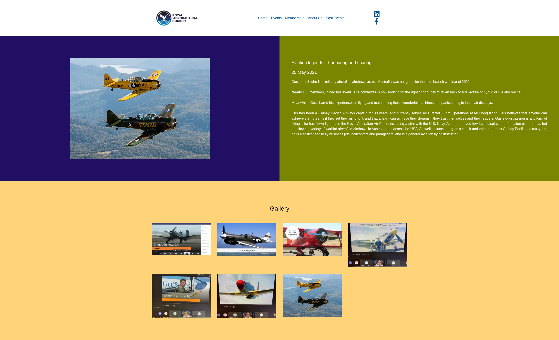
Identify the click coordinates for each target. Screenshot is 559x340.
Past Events (335, 18)
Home (262, 18)
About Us (315, 18)
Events (276, 18)
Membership (294, 18)
